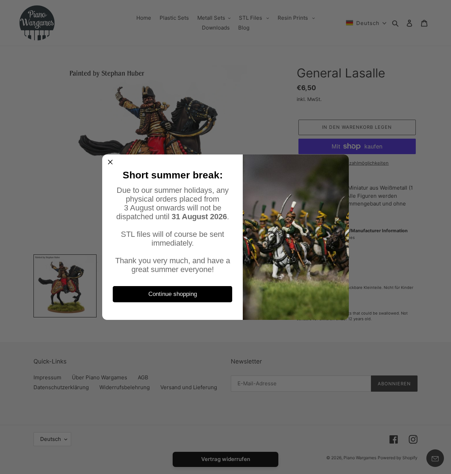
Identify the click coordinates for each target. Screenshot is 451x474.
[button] (110, 162)
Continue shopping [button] (172, 294)
